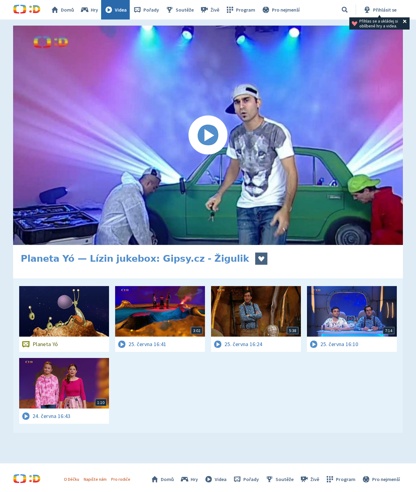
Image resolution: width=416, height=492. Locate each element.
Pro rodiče (120, 479)
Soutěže (185, 10)
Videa (121, 10)
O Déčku (71, 479)
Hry (94, 10)
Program (245, 10)
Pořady (151, 10)
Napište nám (95, 479)
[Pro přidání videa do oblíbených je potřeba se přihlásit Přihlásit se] (261, 259)
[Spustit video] (208, 135)
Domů (67, 10)
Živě (214, 10)
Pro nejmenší (286, 10)
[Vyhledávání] (345, 9)
